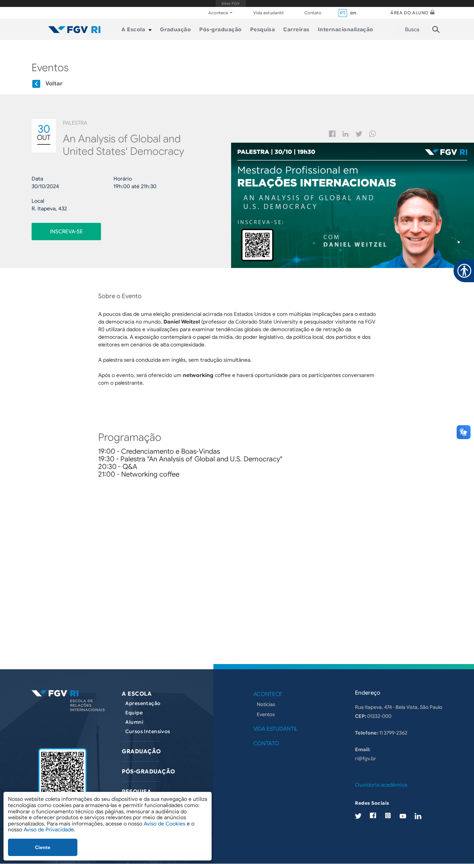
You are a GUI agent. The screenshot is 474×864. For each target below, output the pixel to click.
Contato (312, 12)
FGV (231, 3)
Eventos (266, 714)
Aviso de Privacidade (49, 830)
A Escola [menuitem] (133, 29)
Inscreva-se (66, 231)
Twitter (359, 134)
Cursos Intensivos (147, 731)
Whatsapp (372, 134)
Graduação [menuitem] (175, 29)
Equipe (134, 713)
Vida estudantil (268, 12)
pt (343, 13)
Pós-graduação (148, 771)
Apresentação (142, 703)
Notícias (266, 704)
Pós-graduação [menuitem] (220, 29)
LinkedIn (418, 816)
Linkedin (345, 134)
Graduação (141, 751)
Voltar (53, 83)
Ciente (42, 847)
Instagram (387, 815)
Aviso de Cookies (164, 824)
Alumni (134, 722)
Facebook (332, 134)
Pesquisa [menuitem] (262, 29)
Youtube (402, 816)
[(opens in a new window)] (62, 778)
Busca (412, 29)
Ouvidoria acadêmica (381, 785)
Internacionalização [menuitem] (345, 29)
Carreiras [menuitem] (296, 29)
